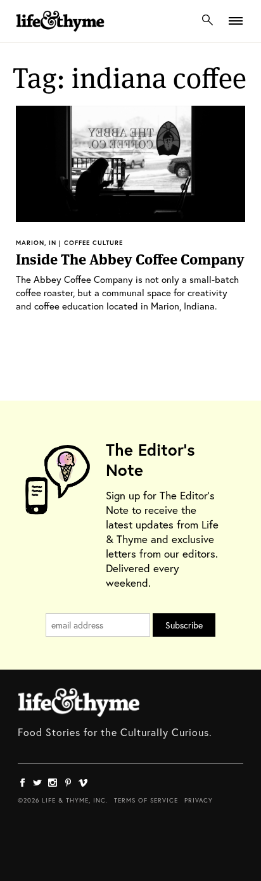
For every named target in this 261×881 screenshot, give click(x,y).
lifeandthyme (60, 34)
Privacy (198, 800)
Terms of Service (146, 800)
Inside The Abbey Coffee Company (130, 259)
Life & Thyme (79, 702)
